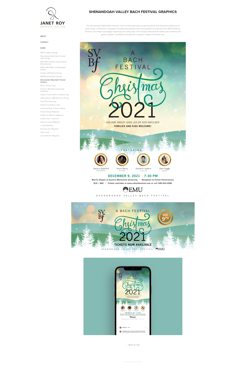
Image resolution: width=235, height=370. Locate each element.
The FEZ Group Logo (48, 101)
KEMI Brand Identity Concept (51, 76)
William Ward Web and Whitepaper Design (53, 68)
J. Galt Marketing (46, 125)
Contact (44, 42)
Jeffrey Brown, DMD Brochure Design (54, 98)
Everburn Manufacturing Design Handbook (52, 90)
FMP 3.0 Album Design (49, 52)
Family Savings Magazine (49, 111)
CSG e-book (44, 132)
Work (43, 48)
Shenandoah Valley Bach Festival (104, 25)
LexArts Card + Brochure (49, 118)
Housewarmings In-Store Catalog (52, 108)
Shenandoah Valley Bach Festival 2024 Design (52, 57)
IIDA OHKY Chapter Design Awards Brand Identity (53, 63)
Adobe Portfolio (137, 362)
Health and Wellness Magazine (52, 115)
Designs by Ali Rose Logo (50, 105)
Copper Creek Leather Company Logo (54, 94)
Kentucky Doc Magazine (49, 129)
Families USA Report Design (51, 73)
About (43, 36)
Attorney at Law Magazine (50, 122)
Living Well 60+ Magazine (49, 135)
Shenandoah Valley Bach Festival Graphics (52, 81)
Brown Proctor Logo (48, 85)
